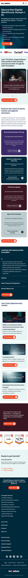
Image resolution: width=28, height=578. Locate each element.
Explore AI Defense (12, 206)
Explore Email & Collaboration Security (12, 178)
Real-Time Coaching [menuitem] (7, 502)
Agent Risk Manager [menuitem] (7, 516)
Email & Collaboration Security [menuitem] (10, 507)
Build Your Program (9, 397)
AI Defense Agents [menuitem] (6, 498)
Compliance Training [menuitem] (7, 504)
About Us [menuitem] (4, 531)
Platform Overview (7, 241)
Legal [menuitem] (5, 562)
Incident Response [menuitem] (6, 513)
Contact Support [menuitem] (6, 544)
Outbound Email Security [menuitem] (8, 511)
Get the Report (8, 337)
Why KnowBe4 (8, 423)
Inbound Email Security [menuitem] (8, 509)
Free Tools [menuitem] (4, 522)
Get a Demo (5, 43)
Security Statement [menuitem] (6, 565)
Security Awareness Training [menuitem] (9, 500)
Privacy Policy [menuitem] (12, 562)
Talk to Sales (8, 470)
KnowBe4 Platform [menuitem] (7, 495)
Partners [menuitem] (3, 528)
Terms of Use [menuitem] (20, 562)
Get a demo (12, 487)
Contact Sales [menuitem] (5, 537)
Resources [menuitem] (4, 525)
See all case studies (8, 100)
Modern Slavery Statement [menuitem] (20, 565)
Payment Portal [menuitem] (5, 547)
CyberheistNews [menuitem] (6, 550)
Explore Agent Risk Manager (12, 232)
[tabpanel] (14, 81)
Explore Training (12, 151)
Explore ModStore (9, 365)
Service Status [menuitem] (5, 540)
